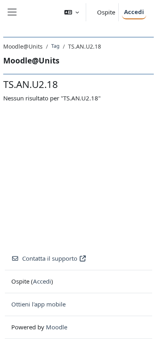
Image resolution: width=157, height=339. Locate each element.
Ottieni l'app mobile (38, 304)
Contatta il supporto (49, 258)
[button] (71, 12)
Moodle (56, 327)
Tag (55, 45)
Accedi (134, 12)
